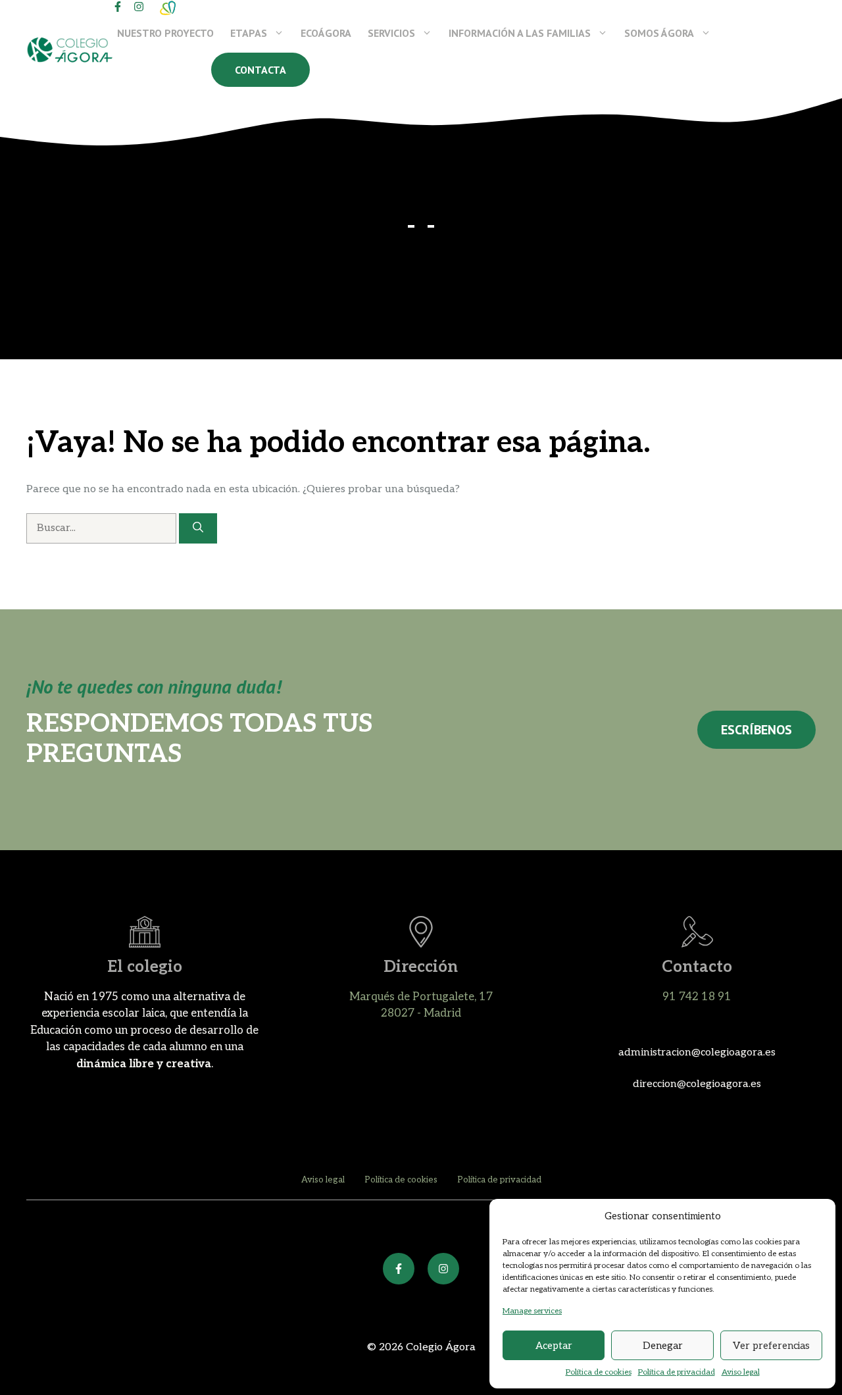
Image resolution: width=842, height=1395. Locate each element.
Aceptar (553, 1346)
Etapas (248, 32)
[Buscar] (198, 528)
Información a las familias (520, 32)
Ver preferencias (771, 1346)
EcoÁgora (326, 32)
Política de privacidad (676, 1372)
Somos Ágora (659, 32)
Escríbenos (756, 729)
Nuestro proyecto (165, 32)
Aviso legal (741, 1372)
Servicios (391, 32)
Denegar (663, 1346)
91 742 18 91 (696, 996)
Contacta (260, 69)
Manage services (532, 1311)
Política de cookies (599, 1372)
